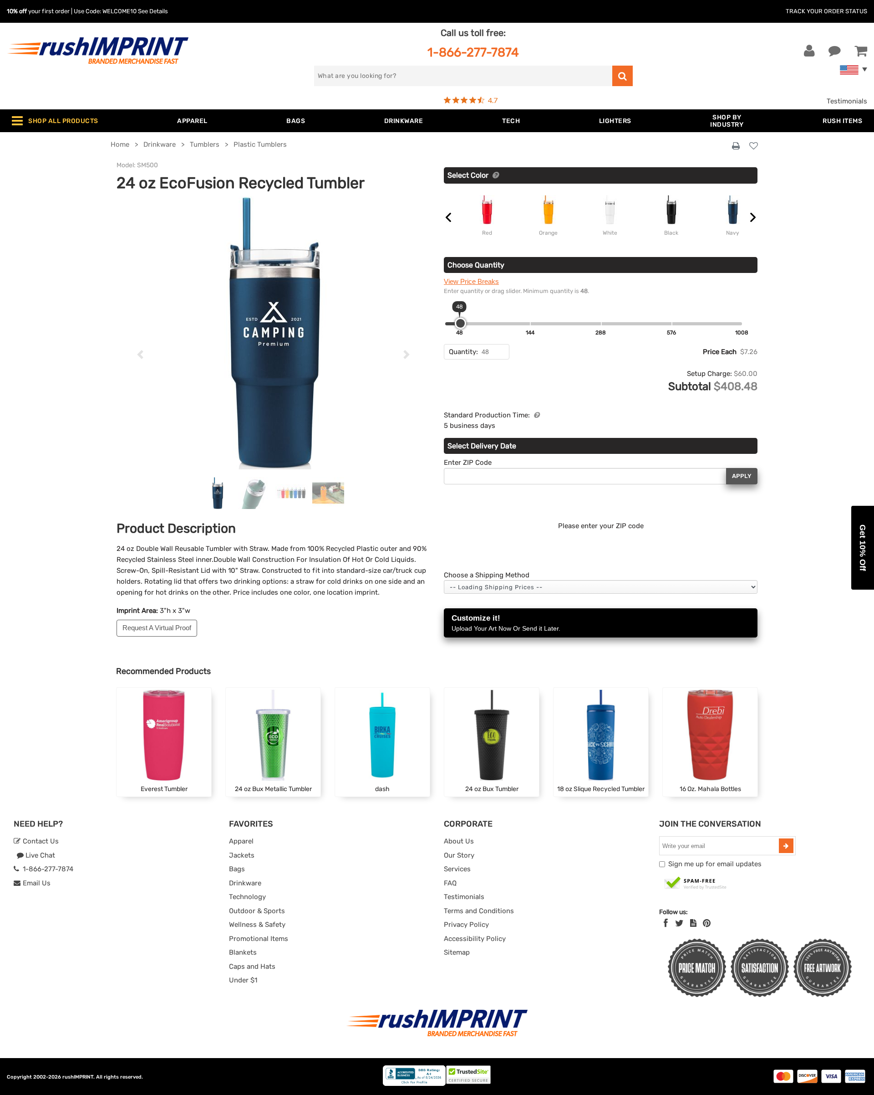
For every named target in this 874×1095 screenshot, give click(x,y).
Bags (237, 869)
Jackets (241, 855)
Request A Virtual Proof (156, 628)
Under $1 (243, 980)
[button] (862, 548)
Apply (742, 476)
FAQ (450, 883)
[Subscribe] (786, 845)
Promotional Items (258, 939)
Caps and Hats (252, 966)
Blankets (243, 952)
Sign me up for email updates (715, 864)
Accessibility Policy (475, 939)
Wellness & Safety (257, 924)
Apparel (241, 841)
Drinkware (245, 883)
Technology (247, 897)
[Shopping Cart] (860, 51)
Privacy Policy (466, 924)
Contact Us (40, 841)
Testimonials (847, 101)
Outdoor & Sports (257, 911)
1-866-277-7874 (473, 52)
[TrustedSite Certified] (695, 883)
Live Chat (39, 855)
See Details (153, 11)
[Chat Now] (834, 51)
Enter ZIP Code (468, 462)
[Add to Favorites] (753, 146)
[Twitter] (679, 923)
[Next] (406, 355)
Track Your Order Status (826, 11)
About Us (459, 841)
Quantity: (463, 352)
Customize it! (506, 623)
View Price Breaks (471, 281)
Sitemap (457, 952)
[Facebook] (666, 923)
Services (457, 869)
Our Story (459, 855)
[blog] (693, 923)
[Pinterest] (707, 923)
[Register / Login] (809, 51)
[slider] (460, 323)
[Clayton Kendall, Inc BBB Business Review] (414, 1084)
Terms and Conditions (479, 911)
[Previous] (140, 355)
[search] (622, 76)
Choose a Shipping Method (486, 575)
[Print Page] (736, 146)
